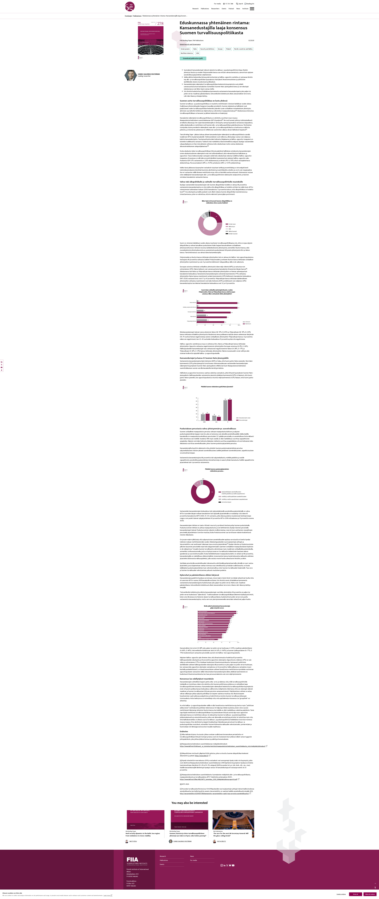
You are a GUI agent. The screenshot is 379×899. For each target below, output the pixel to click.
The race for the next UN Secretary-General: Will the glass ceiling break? (230, 834)
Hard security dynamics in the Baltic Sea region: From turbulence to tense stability (143, 834)
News (238, 8)
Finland (228, 49)
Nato (195, 49)
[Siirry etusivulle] (134, 6)
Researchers (215, 8)
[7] (227, 544)
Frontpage (128, 16)
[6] (246, 269)
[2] (222, 120)
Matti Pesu (133, 841)
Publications (205, 8)
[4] (208, 146)
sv (229, 3)
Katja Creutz (221, 841)
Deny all (355, 894)
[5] (184, 191)
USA (197, 53)
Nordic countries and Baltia (243, 49)
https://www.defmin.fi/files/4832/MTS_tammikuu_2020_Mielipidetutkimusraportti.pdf (208, 779)
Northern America (187, 53)
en (232, 3)
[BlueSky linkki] (230, 865)
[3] (246, 129)
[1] (236, 110)
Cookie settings (341, 894)
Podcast (231, 8)
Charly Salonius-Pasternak (149, 74)
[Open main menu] (252, 8)
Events (224, 8)
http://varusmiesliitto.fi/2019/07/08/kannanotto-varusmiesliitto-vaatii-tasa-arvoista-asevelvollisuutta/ (214, 794)
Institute (245, 8)
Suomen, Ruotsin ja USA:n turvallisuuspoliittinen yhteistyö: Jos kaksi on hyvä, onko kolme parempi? (188, 834)
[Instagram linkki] (221, 865)
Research (195, 8)
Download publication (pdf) (193, 58)
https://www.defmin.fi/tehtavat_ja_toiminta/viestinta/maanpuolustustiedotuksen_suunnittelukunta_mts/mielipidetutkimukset (222, 746)
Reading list (250, 4)
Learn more (107, 895)
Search (240, 4)
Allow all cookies (370, 894)
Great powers (185, 49)
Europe (220, 49)
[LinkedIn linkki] (224, 865)
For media (217, 4)
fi (226, 3)
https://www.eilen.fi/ (201, 756)
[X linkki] (227, 865)
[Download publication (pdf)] (151, 40)
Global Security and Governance (190, 44)
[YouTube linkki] (233, 865)
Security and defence (207, 49)
